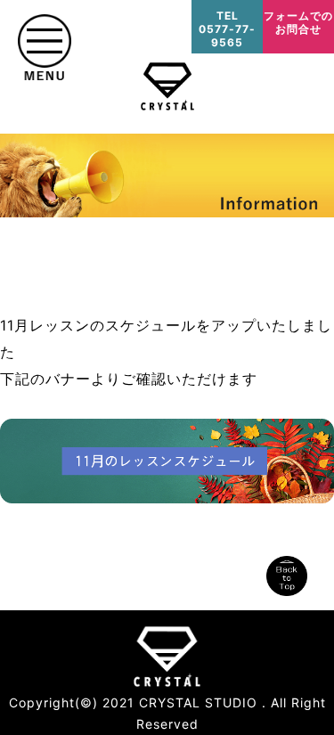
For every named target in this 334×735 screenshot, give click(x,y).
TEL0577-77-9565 (227, 29)
